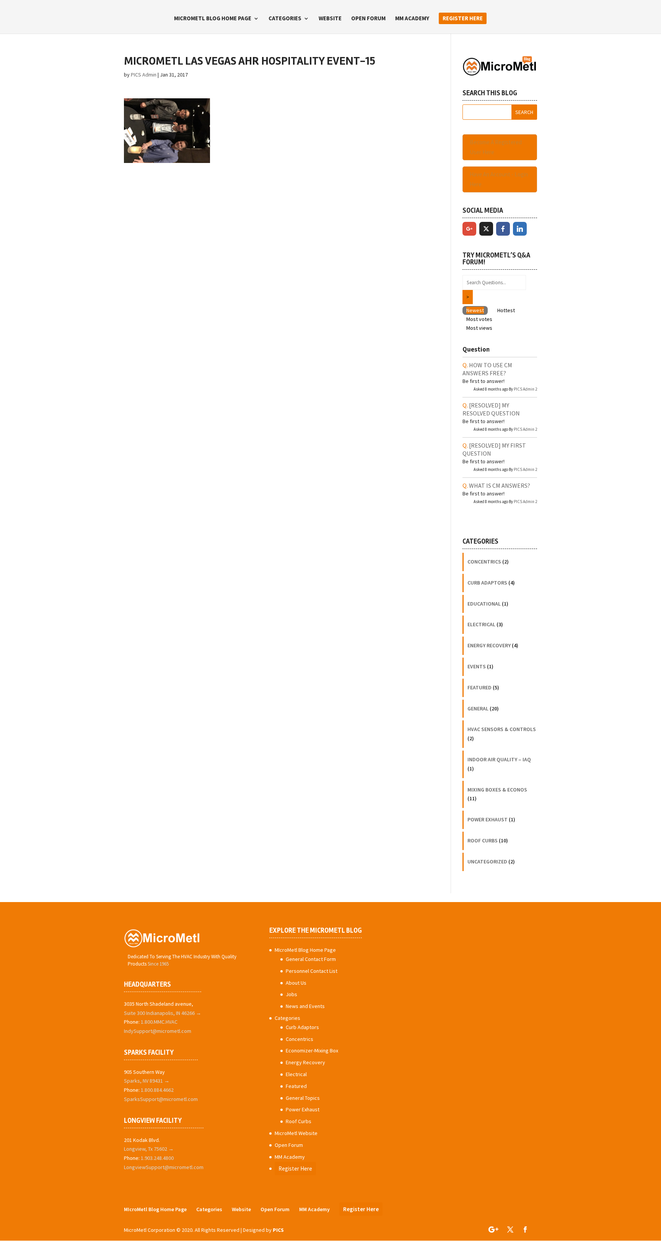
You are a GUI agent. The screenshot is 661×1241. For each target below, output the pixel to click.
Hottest (506, 310)
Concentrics (484, 561)
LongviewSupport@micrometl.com (164, 1167)
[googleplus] (469, 229)
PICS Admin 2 (525, 389)
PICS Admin (143, 74)
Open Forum (368, 19)
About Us (296, 982)
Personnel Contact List (311, 970)
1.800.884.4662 (157, 1089)
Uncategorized (487, 861)
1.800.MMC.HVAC (159, 1021)
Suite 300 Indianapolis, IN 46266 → (162, 1013)
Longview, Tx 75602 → (149, 1148)
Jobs (291, 994)
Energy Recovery (489, 645)
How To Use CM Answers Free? (487, 369)
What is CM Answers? (499, 485)
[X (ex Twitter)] (486, 229)
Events (476, 666)
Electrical (481, 624)
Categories (285, 19)
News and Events (305, 1006)
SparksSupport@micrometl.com (161, 1099)
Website (330, 19)
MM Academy (412, 19)
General (477, 708)
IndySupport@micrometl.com (157, 1031)
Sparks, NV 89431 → (146, 1080)
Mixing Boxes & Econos (497, 789)
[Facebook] (503, 229)
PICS (278, 1229)
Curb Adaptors (487, 582)
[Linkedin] (520, 229)
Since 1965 (158, 964)
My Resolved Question (491, 409)
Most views (479, 327)
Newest (475, 310)
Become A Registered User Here (496, 147)
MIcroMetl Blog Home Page (212, 19)
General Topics (303, 1097)
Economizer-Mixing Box (312, 1050)
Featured (479, 687)
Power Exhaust (487, 819)
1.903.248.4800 (157, 1158)
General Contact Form (311, 959)
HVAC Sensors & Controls (501, 729)
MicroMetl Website (296, 1133)
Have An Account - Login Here (499, 179)
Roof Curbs (482, 840)
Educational (484, 603)
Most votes (479, 319)
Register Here (463, 18)
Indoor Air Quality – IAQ (499, 759)
